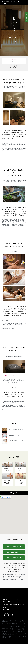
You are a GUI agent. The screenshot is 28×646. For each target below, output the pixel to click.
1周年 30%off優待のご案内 (16, 440)
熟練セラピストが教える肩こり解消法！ (7, 482)
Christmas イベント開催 (15, 435)
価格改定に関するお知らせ (16, 429)
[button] (4, 3)
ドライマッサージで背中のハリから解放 (20, 482)
